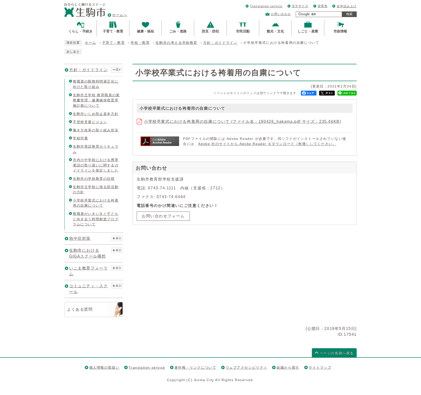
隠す (118, 69)
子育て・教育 (113, 43)
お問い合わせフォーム (163, 216)
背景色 (323, 6)
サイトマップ (320, 367)
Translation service (266, 6)
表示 (118, 238)
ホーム (90, 43)
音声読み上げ (347, 6)
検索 (349, 14)
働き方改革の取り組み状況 (95, 130)
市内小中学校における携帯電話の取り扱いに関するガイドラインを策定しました (95, 165)
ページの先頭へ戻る (337, 353)
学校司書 (80, 138)
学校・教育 (140, 43)
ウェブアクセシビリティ (247, 367)
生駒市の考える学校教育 (176, 43)
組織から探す (288, 367)
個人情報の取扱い (104, 367)
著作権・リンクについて (195, 367)
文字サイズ (300, 6)
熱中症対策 (80, 238)
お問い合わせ (281, 14)
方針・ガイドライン (220, 43)
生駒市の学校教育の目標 (94, 179)
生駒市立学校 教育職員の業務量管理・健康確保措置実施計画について (96, 100)
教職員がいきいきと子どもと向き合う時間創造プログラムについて (95, 219)
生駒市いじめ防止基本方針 (95, 114)
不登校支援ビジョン (90, 122)
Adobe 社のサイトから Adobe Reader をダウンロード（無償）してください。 (267, 144)
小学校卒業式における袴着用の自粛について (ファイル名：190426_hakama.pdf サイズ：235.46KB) (242, 121)
